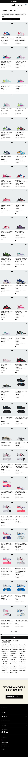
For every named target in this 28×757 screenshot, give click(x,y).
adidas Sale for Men (5, 651)
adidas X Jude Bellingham (5, 653)
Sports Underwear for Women (22, 661)
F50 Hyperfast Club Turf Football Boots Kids (6, 545)
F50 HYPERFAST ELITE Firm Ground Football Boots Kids (21, 419)
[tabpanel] (14, 330)
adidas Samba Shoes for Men (22, 664)
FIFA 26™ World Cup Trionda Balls (5, 668)
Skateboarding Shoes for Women (22, 666)
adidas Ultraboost (14, 649)
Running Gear (13, 666)
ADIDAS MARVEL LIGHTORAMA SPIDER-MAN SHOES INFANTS (7, 39)
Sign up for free (12, 696)
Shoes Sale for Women (5, 659)
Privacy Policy (4, 744)
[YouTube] (7, 732)
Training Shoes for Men (22, 653)
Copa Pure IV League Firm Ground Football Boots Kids (21, 545)
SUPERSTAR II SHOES (6, 442)
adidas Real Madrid (5, 657)
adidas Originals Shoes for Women (22, 655)
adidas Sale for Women (5, 655)
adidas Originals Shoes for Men (22, 647)
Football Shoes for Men (5, 649)
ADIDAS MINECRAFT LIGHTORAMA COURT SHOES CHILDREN (20, 233)
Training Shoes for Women (22, 657)
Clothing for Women (14, 651)
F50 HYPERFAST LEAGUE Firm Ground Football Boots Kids (21, 391)
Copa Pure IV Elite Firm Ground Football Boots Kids (21, 622)
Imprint (2, 749)
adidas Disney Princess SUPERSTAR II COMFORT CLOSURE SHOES (21, 260)
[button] (12, 24)
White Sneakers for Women (14, 672)
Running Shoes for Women (14, 653)
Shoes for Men (14, 647)
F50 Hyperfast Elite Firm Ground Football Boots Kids (21, 518)
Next (14, 637)
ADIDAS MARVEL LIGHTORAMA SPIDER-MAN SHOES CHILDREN (21, 182)
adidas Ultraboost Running (14, 670)
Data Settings (4, 737)
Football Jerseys (5, 661)
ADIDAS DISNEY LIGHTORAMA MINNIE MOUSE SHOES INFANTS (20, 39)
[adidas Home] (14, 5)
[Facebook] (2, 732)
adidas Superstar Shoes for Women (22, 668)
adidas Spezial (22, 659)
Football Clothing (14, 664)
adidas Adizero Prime (14, 657)
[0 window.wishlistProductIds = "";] (6, 5)
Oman (5, 740)
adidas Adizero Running (14, 661)
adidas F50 (4, 670)
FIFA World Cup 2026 (5, 664)
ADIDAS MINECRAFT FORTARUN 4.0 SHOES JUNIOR (20, 339)
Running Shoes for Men (22, 645)
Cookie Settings (4, 742)
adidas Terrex (5, 647)
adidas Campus (22, 651)
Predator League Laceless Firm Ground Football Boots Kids (7, 622)
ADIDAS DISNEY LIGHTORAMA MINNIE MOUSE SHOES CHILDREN (7, 182)
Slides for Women (14, 655)
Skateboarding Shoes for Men (22, 670)
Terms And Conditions (5, 747)
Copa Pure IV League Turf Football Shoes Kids (20, 597)
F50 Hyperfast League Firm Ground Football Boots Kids (7, 493)
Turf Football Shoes (14, 645)
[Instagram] (4, 732)
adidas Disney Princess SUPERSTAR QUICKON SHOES (7, 205)
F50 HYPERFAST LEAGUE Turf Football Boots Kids (6, 419)
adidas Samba (5, 645)
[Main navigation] (2, 5)
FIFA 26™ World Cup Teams (5, 672)
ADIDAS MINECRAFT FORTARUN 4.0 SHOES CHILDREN (20, 205)
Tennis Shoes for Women (14, 668)
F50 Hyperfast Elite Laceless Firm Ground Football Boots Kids (7, 570)
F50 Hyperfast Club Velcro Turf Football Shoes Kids (21, 493)
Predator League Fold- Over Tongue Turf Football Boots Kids (7, 466)
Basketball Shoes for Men (22, 649)
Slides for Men (14, 659)
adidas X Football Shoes (5, 666)
